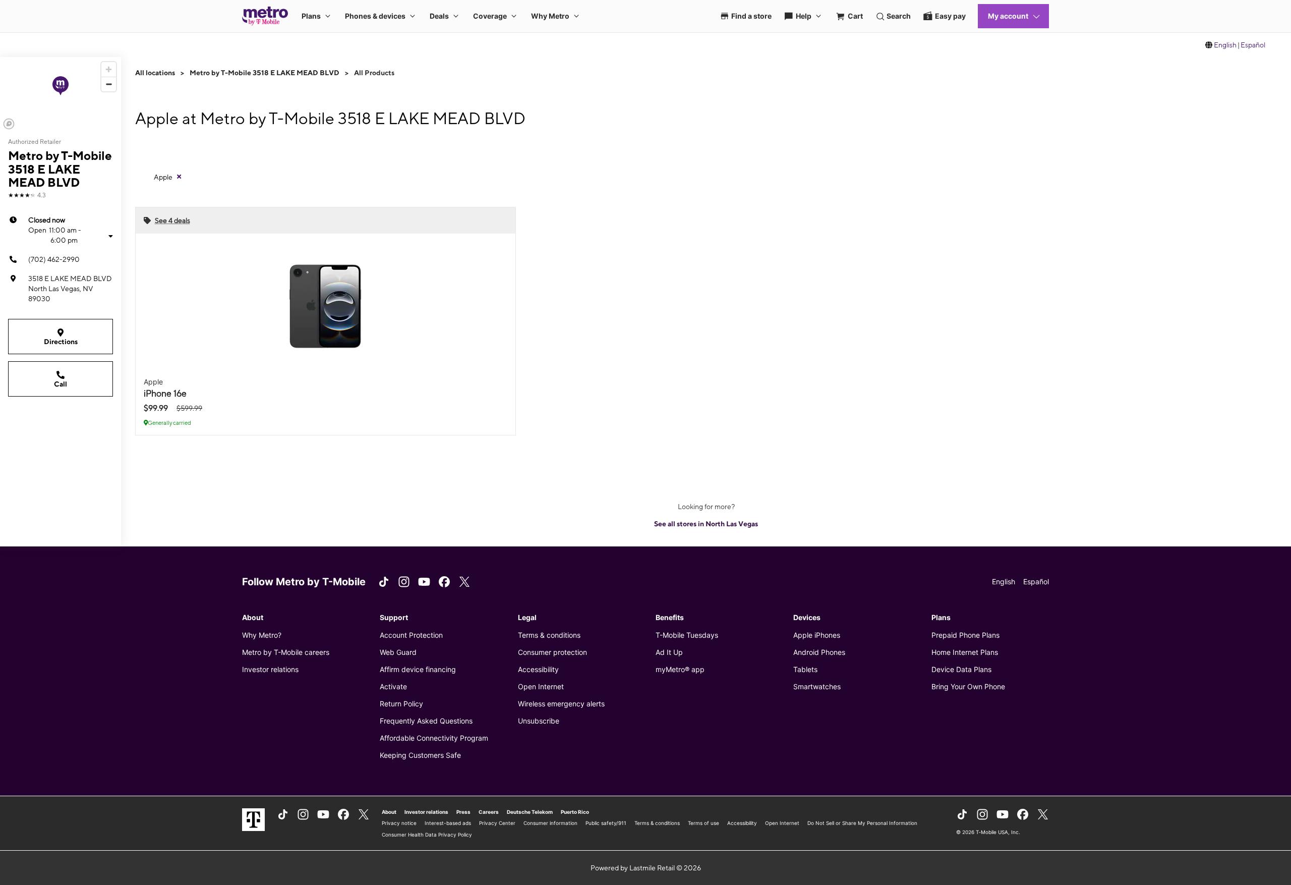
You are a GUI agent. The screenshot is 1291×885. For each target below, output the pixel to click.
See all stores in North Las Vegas (706, 524)
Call (60, 384)
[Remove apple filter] (179, 176)
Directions (61, 342)
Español (1253, 45)
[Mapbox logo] (9, 124)
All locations (155, 73)
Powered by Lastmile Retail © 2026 (646, 868)
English (1225, 45)
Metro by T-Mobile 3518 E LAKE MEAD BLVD (264, 73)
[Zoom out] (108, 84)
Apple (163, 177)
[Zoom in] (108, 69)
